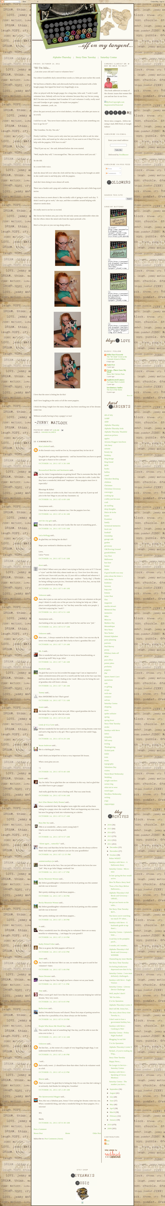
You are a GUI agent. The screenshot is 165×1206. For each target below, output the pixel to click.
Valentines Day (110, 767)
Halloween (108, 559)
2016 (109, 825)
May (112, 1104)
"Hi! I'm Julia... (42, 67)
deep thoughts (110, 509)
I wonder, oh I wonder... (118, 945)
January (113, 1120)
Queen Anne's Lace (112, 677)
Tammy (42, 693)
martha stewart (110, 606)
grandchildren (48, 432)
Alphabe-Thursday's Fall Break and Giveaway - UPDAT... (119, 896)
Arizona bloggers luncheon (115, 442)
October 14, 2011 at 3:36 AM (54, 463)
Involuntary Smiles (115, 388)
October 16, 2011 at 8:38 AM (54, 1123)
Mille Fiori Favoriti (115, 355)
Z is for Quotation (116, 1001)
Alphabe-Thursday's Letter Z (120, 1005)
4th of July (108, 415)
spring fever (109, 720)
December (114, 847)
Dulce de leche (110, 512)
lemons (107, 593)
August (113, 1093)
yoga (106, 801)
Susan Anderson (45, 745)
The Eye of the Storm (114, 390)
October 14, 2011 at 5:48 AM (54, 588)
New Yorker (109, 633)
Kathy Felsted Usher (47, 944)
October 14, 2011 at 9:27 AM (54, 816)
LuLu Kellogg (44, 535)
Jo (40, 926)
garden (107, 542)
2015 (109, 829)
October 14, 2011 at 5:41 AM (54, 558)
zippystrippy (109, 804)
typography (109, 764)
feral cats (108, 529)
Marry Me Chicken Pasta (115, 374)
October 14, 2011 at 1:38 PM (54, 896)
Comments (111, 173)
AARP (106, 418)
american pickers (111, 435)
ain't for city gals (45, 521)
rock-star (108, 693)
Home (67, 1133)
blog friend (108, 462)
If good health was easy (113, 573)
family (107, 522)
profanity (108, 667)
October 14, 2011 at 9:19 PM (54, 1019)
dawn (41, 565)
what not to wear (111, 787)
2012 (109, 840)
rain (106, 683)
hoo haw (107, 563)
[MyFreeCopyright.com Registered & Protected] (118, 105)
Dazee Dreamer (45, 976)
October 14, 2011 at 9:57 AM (54, 837)
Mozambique (109, 626)
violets (107, 771)
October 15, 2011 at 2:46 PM (54, 1055)
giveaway (108, 546)
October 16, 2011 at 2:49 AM (54, 1090)
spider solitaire (110, 714)
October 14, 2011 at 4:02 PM (54, 952)
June (112, 1101)
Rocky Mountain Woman (49, 879)
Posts (109, 169)
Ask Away (108, 445)
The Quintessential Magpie (49, 1097)
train (106, 757)
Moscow (107, 620)
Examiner (108, 519)
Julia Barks (108, 579)
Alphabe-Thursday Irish (113, 428)
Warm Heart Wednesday (114, 774)
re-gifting (108, 687)
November (114, 851)
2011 (109, 844)
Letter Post (108, 596)
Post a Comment (40, 1129)
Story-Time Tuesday (86, 57)
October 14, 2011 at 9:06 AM (54, 795)
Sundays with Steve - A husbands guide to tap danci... (118, 925)
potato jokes (109, 663)
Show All (129, 395)
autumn (107, 449)
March (112, 1112)
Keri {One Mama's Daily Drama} (52, 802)
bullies (107, 472)
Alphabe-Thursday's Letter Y (120, 1047)
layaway (107, 586)
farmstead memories (112, 526)
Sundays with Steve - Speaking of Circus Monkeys (117, 1075)
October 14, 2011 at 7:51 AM (54, 700)
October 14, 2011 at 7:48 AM (54, 686)
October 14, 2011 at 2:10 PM (54, 937)
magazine (108, 603)
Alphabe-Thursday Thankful (115, 432)
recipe (106, 690)
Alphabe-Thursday (62, 57)
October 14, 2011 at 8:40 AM (54, 772)
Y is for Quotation (116, 1043)
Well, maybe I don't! (117, 993)
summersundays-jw (46, 861)
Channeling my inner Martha (120, 959)
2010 (109, 1125)
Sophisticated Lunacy (115, 380)
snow (106, 710)
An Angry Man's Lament (115, 382)
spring (106, 717)
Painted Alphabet (111, 636)
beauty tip (108, 452)
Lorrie (41, 778)
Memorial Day (110, 610)
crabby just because (112, 499)
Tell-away (108, 740)
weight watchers (110, 781)
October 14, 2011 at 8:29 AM (54, 718)
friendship (108, 536)
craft (106, 502)
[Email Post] (62, 430)
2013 (109, 836)
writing (107, 797)
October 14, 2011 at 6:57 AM (54, 627)
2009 (109, 1128)
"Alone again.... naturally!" (49, 844)
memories (108, 613)
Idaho (106, 569)
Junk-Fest (111, 365)
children (107, 482)
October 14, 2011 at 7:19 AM (54, 644)
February (113, 1116)
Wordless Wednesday (112, 794)
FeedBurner (124, 155)
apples (107, 438)
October (113, 855)
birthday (107, 455)
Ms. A (41, 651)
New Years (108, 630)
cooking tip (108, 496)
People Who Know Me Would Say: (52, 1026)
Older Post (97, 1133)
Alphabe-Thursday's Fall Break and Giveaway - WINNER (119, 952)
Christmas (108, 485)
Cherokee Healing (111, 479)
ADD (106, 422)
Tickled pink (109, 750)
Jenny (107, 1141)
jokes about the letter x (113, 576)
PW (105, 673)
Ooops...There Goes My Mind (116, 371)
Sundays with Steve (112, 730)
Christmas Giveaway (112, 489)
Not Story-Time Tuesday (119, 963)
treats (106, 760)
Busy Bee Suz (44, 823)
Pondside (42, 669)
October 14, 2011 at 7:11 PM (54, 984)
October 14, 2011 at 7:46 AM (54, 662)
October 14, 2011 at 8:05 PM (54, 1002)
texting (107, 744)
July (112, 1097)
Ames (41, 959)
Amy (41, 991)
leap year (108, 589)
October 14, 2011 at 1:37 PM (54, 872)
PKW (106, 656)
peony (106, 650)
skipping (107, 707)
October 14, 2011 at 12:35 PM (55, 854)
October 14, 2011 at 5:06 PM (54, 969)
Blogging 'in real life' (117, 1039)
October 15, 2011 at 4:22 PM (54, 1072)
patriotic (107, 643)
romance (107, 697)
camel (106, 475)
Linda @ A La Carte (46, 725)
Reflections (43, 1008)
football (107, 532)
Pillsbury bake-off (111, 653)
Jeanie (41, 707)
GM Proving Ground (112, 549)
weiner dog (108, 784)
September (114, 1089)
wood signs (108, 791)
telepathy (108, 737)
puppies (107, 670)
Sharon (41, 1079)
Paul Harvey (109, 646)
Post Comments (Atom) (54, 1139)
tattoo (106, 734)
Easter (106, 516)
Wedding (108, 777)
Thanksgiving (109, 747)
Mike (106, 616)
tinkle (106, 754)
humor (107, 566)
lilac (106, 599)
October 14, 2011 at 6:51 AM (54, 612)
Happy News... (115, 1061)
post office (108, 660)
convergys (108, 492)
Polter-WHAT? (115, 858)
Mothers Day (109, 623)
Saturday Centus (108, 57)
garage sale (108, 539)
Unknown (42, 595)
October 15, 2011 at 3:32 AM (54, 1037)
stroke (106, 727)
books (106, 469)
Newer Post (38, 1133)
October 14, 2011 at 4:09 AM (54, 499)
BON (106, 465)
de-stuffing (108, 506)
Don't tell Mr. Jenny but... (119, 1009)
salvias (107, 700)
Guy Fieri (108, 556)
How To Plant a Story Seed (119, 882)
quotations (108, 680)
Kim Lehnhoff (44, 446)
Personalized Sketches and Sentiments (54, 470)
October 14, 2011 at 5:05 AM (54, 529)
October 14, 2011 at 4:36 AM (54, 514)
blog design (109, 459)
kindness (107, 583)
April (112, 1108)
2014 (109, 832)
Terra (107, 1144)
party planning (110, 640)
